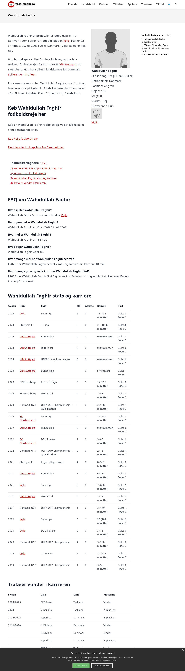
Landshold (88, 4)
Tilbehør (118, 4)
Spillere (132, 4)
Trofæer (30, 74)
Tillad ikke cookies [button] (102, 666)
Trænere (146, 4)
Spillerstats (15, 74)
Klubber (104, 4)
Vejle (66, 40)
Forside (72, 4)
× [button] (183, 650)
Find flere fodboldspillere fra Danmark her (36, 147)
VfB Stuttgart (68, 64)
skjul (43, 163)
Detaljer (114, 660)
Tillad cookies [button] (81, 666)
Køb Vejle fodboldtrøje (23, 138)
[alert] (92, 659)
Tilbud (160, 4)
